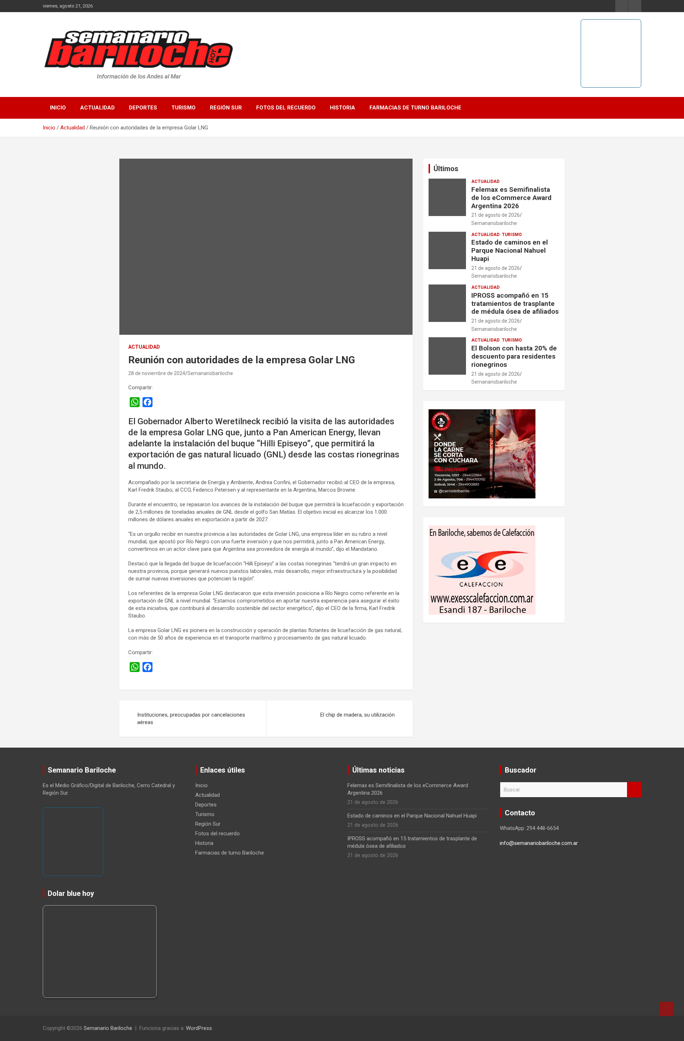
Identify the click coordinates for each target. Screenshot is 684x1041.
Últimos (446, 168)
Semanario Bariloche (108, 1028)
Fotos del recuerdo (286, 107)
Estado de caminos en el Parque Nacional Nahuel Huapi (509, 250)
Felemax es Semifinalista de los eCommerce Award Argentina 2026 (511, 197)
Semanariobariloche (210, 373)
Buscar (634, 790)
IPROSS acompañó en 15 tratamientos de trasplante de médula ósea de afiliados (515, 303)
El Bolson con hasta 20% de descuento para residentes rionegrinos (514, 356)
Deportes (143, 107)
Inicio (58, 107)
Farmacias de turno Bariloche (415, 107)
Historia (342, 107)
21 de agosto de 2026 (495, 215)
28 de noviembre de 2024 (156, 373)
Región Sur (226, 107)
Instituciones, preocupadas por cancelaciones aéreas (191, 718)
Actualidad (97, 107)
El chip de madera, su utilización (357, 715)
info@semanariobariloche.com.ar (539, 843)
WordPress (199, 1028)
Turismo (183, 107)
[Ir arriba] (666, 1009)
